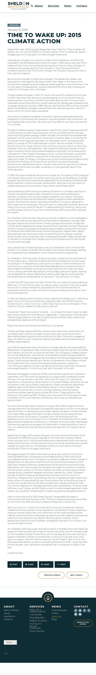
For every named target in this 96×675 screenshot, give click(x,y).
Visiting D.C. (36, 624)
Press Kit (8, 619)
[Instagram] (76, 614)
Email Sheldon (37, 631)
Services (37, 606)
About (9, 606)
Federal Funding (38, 621)
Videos (55, 613)
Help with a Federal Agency (37, 611)
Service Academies (35, 627)
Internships (36, 615)
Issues (7, 613)
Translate (14, 653)
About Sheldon (11, 610)
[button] (40, 5)
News (56, 606)
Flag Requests (37, 618)
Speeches (14, 25)
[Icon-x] (89, 610)
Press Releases (59, 610)
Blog (54, 619)
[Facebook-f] (84, 610)
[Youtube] (80, 614)
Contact (81, 606)
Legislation (9, 616)
